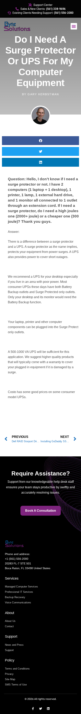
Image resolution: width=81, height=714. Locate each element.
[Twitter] (40, 708)
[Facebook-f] (32, 708)
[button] (74, 26)
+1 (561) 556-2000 (16, 558)
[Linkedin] (48, 708)
